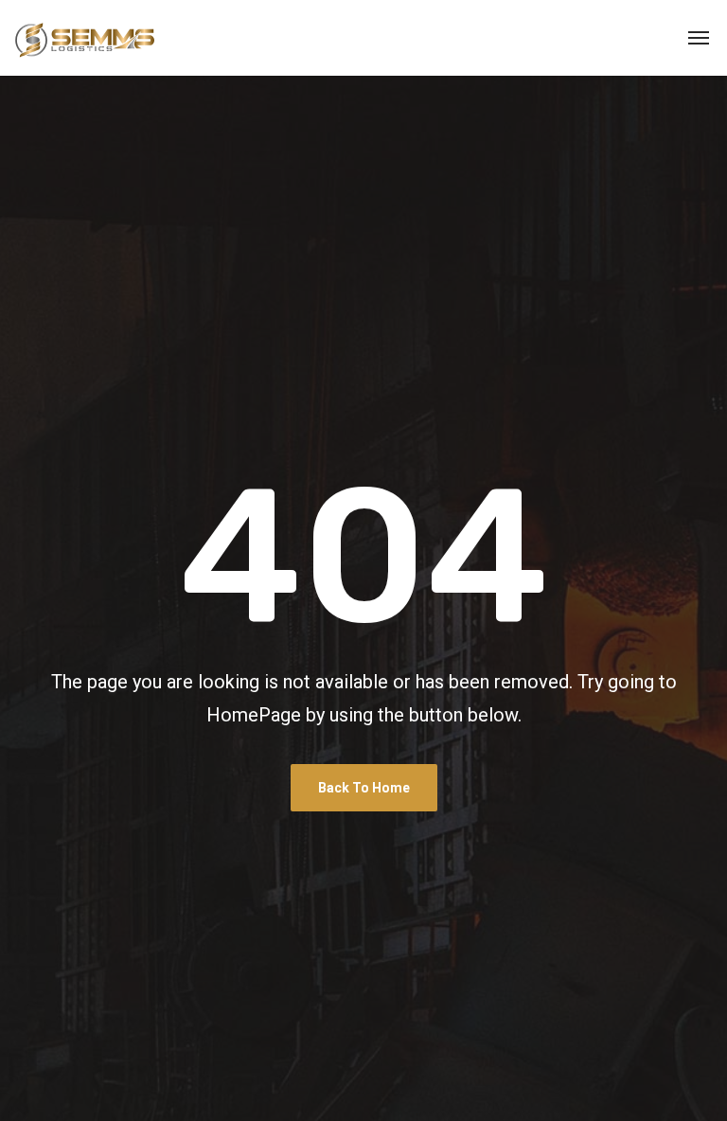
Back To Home (364, 787)
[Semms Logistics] (84, 37)
